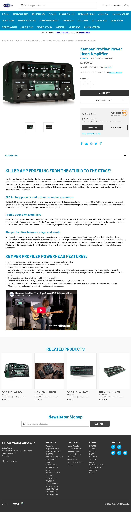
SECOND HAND (68, 21)
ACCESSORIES (82, 21)
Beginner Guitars (20, 14)
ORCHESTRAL (103, 14)
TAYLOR (92, 459)
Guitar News (74, 27)
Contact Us (61, 27)
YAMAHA (93, 449)
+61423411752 (62, 33)
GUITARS (52, 14)
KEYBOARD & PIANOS (86, 14)
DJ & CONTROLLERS (66, 14)
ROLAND (93, 457)
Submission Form (9, 27)
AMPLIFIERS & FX (38, 14)
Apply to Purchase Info (91, 134)
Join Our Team (27, 27)
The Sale (5, 14)
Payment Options (44, 27)
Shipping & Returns (92, 27)
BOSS (91, 454)
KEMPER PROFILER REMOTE (78, 392)
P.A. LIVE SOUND (8, 21)
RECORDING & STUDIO (120, 14)
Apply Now (92, 128)
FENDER (93, 446)
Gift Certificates (99, 21)
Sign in (107, 5)
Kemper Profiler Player (45, 392)
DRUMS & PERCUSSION (27, 21)
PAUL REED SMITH (97, 465)
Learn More (116, 128)
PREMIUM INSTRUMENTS (49, 21)
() (127, 5)
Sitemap (70, 465)
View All (92, 473)
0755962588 (84, 33)
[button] (65, 155)
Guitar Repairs (117, 21)
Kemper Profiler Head (12, 392)
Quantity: (84, 78)
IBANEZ (92, 451)
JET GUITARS (95, 467)
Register (116, 5)
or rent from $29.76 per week (95, 67)
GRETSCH (93, 470)
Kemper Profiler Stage (109, 392)
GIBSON (92, 462)
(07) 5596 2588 (10, 461)
